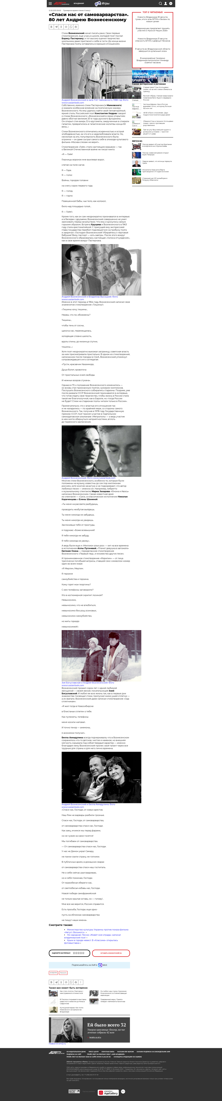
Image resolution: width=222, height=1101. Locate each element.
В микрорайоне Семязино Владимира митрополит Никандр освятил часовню (153, 60)
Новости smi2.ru (57, 1043)
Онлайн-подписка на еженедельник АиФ (153, 1052)
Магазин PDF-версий (125, 1052)
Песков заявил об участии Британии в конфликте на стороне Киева (157, 145)
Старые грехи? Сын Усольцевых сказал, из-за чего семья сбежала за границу (157, 89)
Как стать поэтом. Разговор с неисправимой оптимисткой (71, 992)
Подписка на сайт (74, 1054)
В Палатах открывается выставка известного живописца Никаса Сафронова (73, 1001)
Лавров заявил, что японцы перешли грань (157, 162)
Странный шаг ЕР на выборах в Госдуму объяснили (154, 179)
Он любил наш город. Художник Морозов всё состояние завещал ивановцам (113, 993)
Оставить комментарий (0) (111, 953)
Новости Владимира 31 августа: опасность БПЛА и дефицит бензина (152, 40)
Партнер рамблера (89, 1091)
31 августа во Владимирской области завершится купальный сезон (152, 50)
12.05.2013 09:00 (55, 10)
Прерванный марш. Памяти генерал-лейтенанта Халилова (112, 1000)
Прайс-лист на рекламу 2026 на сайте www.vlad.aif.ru (89, 1057)
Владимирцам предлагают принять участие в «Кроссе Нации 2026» (153, 29)
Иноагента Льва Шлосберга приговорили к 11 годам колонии (155, 171)
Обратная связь (107, 1052)
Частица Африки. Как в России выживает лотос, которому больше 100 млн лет (157, 106)
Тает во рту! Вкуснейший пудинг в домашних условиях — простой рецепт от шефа (156, 132)
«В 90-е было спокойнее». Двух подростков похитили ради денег (156, 114)
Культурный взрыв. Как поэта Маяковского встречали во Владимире (71, 1010)
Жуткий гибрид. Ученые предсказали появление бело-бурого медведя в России (158, 98)
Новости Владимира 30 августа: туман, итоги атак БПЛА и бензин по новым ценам (152, 19)
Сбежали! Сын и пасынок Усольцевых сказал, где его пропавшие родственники (158, 123)
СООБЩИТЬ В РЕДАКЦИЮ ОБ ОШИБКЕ (128, 1057)
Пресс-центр (94, 1052)
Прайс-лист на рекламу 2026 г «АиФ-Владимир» (106, 1054)
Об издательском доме (76, 1052)
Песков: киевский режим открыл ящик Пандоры (155, 154)
